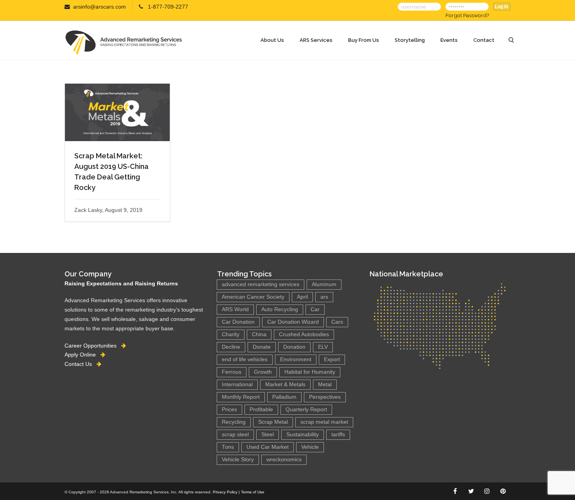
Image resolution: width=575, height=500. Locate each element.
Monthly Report (241, 397)
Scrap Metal (273, 422)
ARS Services (316, 40)
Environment (295, 359)
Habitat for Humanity (309, 372)
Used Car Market (267, 447)
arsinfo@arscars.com (99, 7)
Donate (262, 347)
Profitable (261, 409)
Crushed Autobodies (304, 334)
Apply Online (83, 354)
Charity (230, 334)
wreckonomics (284, 459)
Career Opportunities (93, 345)
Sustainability (302, 434)
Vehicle (310, 447)
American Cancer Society (253, 297)
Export (332, 359)
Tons (228, 447)
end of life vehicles (245, 359)
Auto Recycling (279, 309)
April (302, 297)
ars (324, 297)
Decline (231, 347)
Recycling (234, 422)
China (259, 334)
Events (449, 40)
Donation (294, 347)
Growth (263, 372)
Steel (267, 434)
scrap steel (235, 434)
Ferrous (231, 372)
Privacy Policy (225, 492)
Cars (337, 322)
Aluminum (324, 284)
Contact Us (81, 364)
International (237, 384)
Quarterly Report (306, 409)
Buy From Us (363, 40)
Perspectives (325, 397)
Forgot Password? (467, 15)
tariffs (338, 434)
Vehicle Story (238, 459)
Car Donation (238, 322)
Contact (483, 40)
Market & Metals (285, 384)
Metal (325, 384)
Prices (229, 409)
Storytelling (410, 40)
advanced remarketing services (260, 284)
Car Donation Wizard (293, 322)
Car (315, 309)
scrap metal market (324, 422)
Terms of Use (252, 492)
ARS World (235, 309)
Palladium (284, 397)
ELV (323, 347)
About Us (272, 40)
